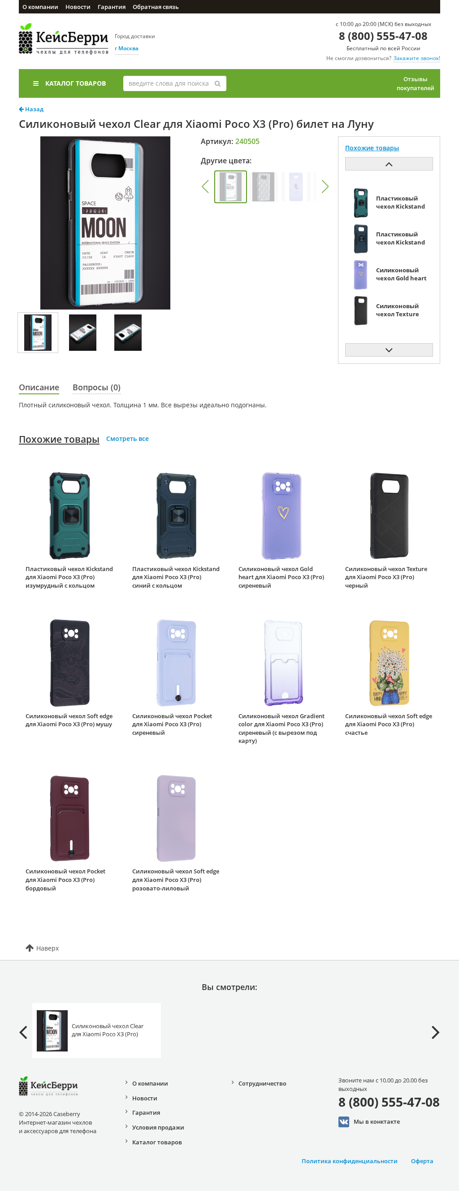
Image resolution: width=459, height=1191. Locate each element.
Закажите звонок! (417, 58)
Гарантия (112, 7)
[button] (205, 186)
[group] (230, 186)
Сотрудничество (262, 1083)
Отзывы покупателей (415, 83)
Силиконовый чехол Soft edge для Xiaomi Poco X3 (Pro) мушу (69, 720)
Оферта (422, 1161)
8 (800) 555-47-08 (383, 35)
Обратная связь (156, 7)
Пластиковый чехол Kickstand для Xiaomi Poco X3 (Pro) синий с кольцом (176, 577)
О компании (40, 7)
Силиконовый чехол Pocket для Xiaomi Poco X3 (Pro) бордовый (65, 879)
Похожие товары (59, 439)
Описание (39, 387)
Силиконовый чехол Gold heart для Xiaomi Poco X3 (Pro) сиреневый (281, 577)
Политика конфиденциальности (350, 1161)
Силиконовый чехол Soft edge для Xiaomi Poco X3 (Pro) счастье (388, 724)
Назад (33, 109)
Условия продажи (158, 1127)
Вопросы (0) (97, 387)
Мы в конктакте (377, 1121)
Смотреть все (127, 438)
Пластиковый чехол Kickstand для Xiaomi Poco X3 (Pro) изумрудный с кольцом (69, 577)
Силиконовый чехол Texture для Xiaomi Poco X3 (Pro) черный (386, 577)
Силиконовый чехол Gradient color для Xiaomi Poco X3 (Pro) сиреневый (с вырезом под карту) (281, 728)
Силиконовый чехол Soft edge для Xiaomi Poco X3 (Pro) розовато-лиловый (175, 879)
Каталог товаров (75, 83)
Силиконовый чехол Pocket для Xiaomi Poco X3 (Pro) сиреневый (172, 724)
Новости (78, 7)
